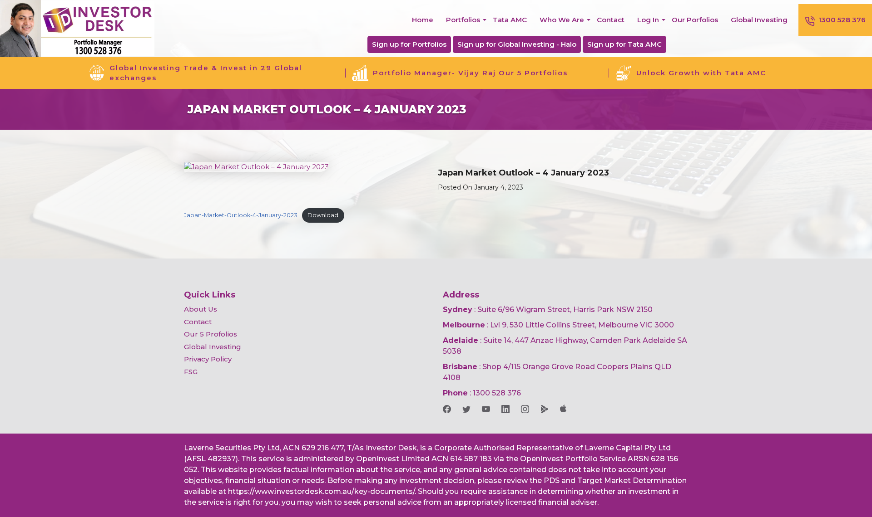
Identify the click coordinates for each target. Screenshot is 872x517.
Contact (610, 19)
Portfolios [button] (463, 19)
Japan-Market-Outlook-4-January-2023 (240, 215)
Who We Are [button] (562, 19)
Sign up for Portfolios (409, 44)
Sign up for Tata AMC (624, 44)
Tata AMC (510, 19)
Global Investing (759, 19)
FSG (191, 371)
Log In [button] (648, 19)
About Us (200, 309)
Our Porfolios (695, 19)
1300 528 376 (842, 19)
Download (322, 215)
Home (422, 19)
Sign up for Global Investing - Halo (516, 44)
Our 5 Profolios (210, 334)
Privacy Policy (208, 359)
